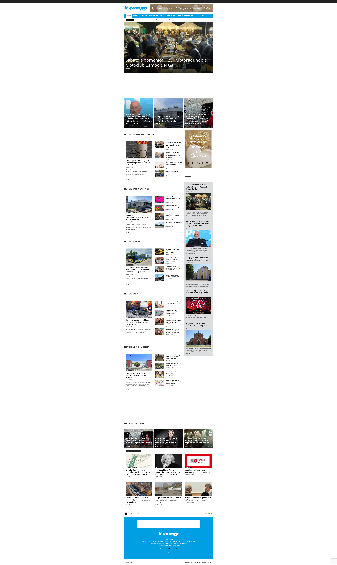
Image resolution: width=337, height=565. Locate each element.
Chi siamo (200, 16)
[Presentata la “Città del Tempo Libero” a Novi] (159, 366)
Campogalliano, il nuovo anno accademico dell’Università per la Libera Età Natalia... (138, 217)
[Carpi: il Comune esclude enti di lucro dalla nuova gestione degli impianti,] (168, 489)
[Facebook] (212, 1)
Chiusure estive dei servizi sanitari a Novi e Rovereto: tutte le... (136, 375)
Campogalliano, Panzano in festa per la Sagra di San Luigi (198, 259)
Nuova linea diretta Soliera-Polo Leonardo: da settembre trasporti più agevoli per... (138, 269)
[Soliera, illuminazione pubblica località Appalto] (159, 277)
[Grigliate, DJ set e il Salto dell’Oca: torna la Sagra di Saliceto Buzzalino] (198, 338)
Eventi (144, 16)
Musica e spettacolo (156, 16)
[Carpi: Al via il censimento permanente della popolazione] (198, 461)
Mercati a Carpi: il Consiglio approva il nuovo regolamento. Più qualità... (138, 500)
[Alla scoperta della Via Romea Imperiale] (159, 173)
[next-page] (128, 180)
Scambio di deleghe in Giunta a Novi (172, 372)
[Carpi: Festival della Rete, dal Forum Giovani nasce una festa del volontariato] (159, 165)
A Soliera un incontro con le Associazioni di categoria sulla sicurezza (173, 268)
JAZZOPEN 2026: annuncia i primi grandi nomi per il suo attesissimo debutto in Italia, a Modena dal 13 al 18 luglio (198, 441)
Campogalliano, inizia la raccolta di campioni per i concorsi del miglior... (173, 215)
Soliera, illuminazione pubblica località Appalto (172, 275)
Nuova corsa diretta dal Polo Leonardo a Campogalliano (173, 223)
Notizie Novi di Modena (131, 370)
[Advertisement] (168, 86)
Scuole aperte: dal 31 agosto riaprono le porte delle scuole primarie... (138, 162)
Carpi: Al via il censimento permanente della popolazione (198, 471)
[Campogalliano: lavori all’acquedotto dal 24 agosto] (159, 208)
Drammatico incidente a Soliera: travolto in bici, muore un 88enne (172, 250)
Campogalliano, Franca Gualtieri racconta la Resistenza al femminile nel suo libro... (168, 472)
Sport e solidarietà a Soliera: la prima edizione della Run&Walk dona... (173, 259)
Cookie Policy (197, 562)
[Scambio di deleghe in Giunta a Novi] (159, 374)
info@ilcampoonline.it (171, 549)
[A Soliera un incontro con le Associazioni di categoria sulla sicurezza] (159, 269)
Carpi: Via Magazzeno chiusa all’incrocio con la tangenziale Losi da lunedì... (138, 322)
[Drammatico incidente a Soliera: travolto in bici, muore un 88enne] (159, 251)
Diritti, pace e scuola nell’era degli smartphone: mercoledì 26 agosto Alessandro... (197, 223)
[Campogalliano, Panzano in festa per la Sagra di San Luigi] (198, 272)
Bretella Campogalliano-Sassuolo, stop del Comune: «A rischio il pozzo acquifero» (138, 472)
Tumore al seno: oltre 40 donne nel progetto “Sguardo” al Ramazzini (172, 330)
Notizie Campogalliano (131, 212)
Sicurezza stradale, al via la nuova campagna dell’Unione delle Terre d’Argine (173, 144)
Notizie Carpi (129, 317)
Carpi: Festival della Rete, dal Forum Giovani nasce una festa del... (174, 164)
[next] (211, 20)
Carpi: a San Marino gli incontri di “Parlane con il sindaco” (198, 499)
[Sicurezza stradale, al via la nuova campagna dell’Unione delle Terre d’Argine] (159, 144)
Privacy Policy (188, 562)
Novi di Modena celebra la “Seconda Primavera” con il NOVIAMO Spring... (173, 382)
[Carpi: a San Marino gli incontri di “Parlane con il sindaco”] (198, 489)
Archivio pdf (170, 16)
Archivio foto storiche (185, 16)
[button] (211, 16)
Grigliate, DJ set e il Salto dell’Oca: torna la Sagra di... (197, 324)
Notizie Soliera (129, 264)
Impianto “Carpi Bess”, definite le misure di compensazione (172, 312)
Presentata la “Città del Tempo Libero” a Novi (172, 364)
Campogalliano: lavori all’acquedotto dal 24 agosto (173, 206)
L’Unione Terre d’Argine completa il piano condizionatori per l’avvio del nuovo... (173, 155)
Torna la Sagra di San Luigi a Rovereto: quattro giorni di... (197, 291)
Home (129, 16)
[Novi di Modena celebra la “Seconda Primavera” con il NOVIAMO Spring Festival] (159, 383)
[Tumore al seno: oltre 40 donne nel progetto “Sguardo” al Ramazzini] (159, 331)
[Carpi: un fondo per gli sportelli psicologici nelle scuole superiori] (159, 304)
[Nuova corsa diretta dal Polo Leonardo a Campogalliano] (159, 225)
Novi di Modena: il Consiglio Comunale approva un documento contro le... (173, 356)
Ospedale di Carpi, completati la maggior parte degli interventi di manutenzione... (173, 321)
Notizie (135, 16)
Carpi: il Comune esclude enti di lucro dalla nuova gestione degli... (168, 500)
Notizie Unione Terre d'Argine (132, 157)
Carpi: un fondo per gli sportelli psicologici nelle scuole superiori (173, 303)
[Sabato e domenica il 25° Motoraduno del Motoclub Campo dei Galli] (168, 47)
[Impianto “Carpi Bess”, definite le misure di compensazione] (159, 313)
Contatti (204, 562)
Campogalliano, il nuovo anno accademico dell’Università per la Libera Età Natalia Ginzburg (168, 120)
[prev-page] (126, 180)
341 (138, 513)
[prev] (208, 20)
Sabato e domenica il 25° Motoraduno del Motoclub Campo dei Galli (153, 20)
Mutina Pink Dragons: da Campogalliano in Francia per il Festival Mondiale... (173, 198)
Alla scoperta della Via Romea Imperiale (172, 172)
